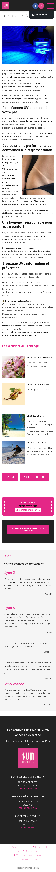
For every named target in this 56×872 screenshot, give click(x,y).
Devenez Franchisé (34, 851)
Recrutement (41, 847)
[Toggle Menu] (50, 5)
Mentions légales (29, 859)
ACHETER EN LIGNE (34, 477)
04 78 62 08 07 (30, 827)
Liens (18, 851)
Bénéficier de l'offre (29, 509)
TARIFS (10, 477)
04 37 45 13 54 (30, 788)
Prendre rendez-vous (20, 847)
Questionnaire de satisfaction (29, 855)
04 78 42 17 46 (30, 808)
